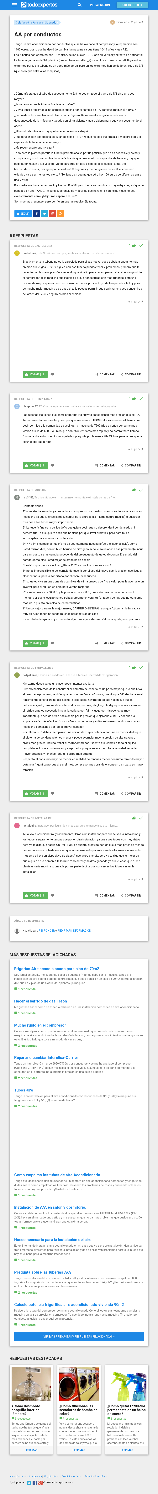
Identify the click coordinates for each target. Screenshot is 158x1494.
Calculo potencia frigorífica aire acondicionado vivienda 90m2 (69, 1304)
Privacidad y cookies (96, 1476)
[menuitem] (36, 213)
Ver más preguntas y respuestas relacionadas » (79, 1336)
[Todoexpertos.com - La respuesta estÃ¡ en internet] (39, 5)
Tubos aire (23, 1090)
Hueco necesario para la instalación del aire (52, 1239)
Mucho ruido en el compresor (40, 1025)
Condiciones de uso (72, 1476)
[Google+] (40, 1483)
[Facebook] (34, 1483)
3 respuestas (27, 1046)
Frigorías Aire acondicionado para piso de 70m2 (56, 968)
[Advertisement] (59, 79)
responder (47, 930)
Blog (46, 1476)
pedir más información (74, 930)
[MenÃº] (15, 5)
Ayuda (38, 1476)
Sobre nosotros (25, 1476)
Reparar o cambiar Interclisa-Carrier (46, 1057)
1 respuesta (27, 989)
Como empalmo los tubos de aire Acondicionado (57, 1175)
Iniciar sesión (100, 5)
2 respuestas (27, 1078)
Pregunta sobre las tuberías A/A (42, 1272)
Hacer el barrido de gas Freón (40, 1001)
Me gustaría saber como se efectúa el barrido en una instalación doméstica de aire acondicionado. (77, 1007)
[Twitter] (28, 1483)
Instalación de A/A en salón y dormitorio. (50, 1207)
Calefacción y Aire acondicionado (36, 22)
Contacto (55, 1476)
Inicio (12, 1476)
